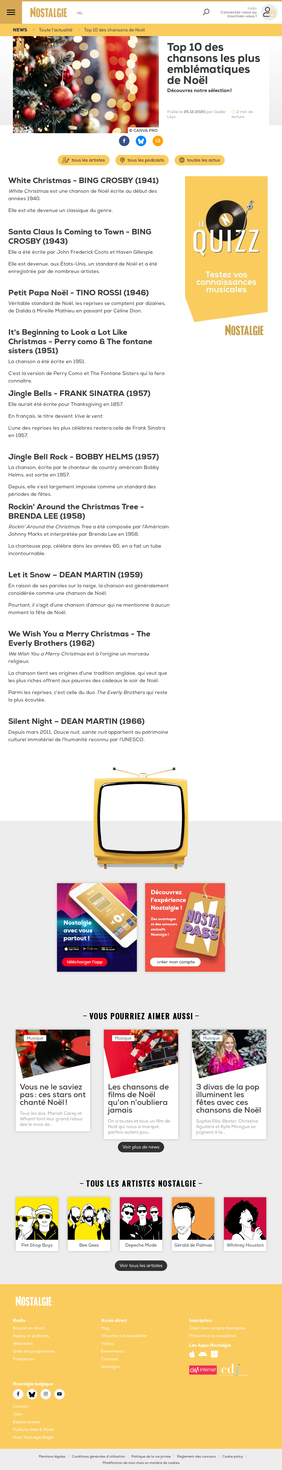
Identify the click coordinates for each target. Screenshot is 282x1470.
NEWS (20, 30)
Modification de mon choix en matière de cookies (141, 1463)
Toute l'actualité (55, 30)
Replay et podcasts (31, 1336)
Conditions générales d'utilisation (98, 1457)
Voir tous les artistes (141, 1265)
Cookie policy (232, 1457)
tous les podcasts (145, 160)
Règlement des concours (196, 1457)
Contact (20, 1406)
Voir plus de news (141, 1147)
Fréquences (24, 1359)
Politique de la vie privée (151, 1457)
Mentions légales (52, 1457)
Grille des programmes (34, 1351)
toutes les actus (203, 160)
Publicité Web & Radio (33, 1429)
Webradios (23, 1343)
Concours (109, 1359)
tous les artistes (87, 160)
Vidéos (107, 1343)
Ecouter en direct (29, 1328)
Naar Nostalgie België (33, 1437)
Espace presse (26, 1422)
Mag (105, 1328)
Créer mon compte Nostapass (217, 1328)
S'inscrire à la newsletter (124, 1336)
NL (79, 13)
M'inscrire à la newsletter (212, 1336)
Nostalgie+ (111, 1366)
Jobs (17, 1414)
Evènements (112, 1351)
